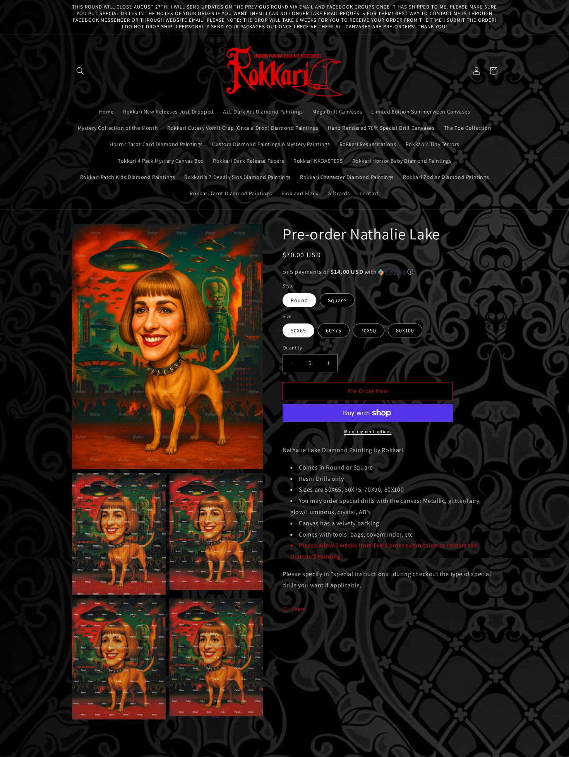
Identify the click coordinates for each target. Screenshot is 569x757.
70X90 (368, 330)
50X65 (298, 330)
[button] (80, 70)
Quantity (292, 347)
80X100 (405, 330)
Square (337, 300)
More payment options (368, 431)
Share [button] (298, 609)
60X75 (333, 330)
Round (299, 300)
